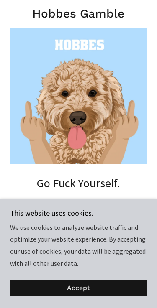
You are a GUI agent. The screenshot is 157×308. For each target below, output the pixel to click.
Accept (78, 288)
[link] (78, 14)
